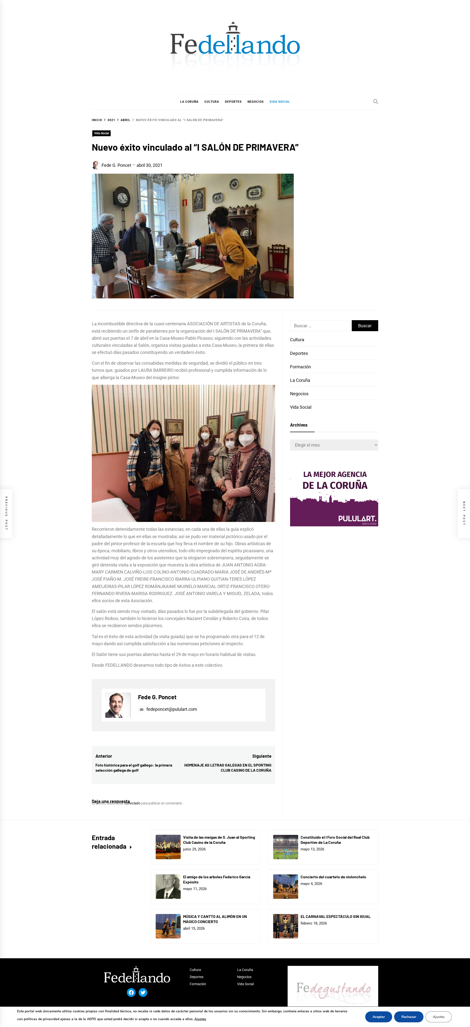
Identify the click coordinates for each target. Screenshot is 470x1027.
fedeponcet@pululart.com (171, 709)
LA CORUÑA (189, 101)
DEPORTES (233, 101)
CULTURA (211, 101)
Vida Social (101, 133)
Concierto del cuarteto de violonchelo (333, 876)
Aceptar (379, 1017)
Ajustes (200, 1019)
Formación (300, 366)
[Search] (375, 101)
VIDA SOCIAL (280, 101)
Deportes (299, 353)
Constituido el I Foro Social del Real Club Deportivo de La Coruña (335, 840)
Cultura (297, 339)
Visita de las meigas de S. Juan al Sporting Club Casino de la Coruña (219, 840)
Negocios (299, 393)
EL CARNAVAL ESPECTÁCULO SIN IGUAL (336, 916)
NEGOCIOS (255, 101)
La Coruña (300, 380)
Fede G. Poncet (116, 165)
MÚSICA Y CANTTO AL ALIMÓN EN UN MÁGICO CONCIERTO (215, 919)
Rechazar (408, 1017)
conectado (132, 803)
